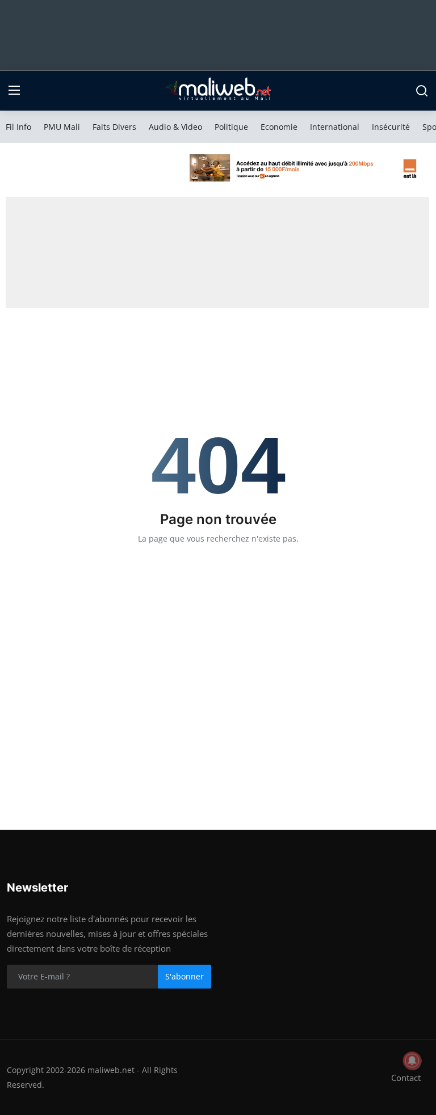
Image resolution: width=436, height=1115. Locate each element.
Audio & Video (175, 126)
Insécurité (391, 126)
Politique (231, 126)
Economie (279, 126)
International (334, 126)
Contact (406, 1077)
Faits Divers (114, 126)
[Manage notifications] (412, 1060)
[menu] (14, 90)
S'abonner (184, 976)
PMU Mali (62, 126)
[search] (422, 90)
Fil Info (18, 126)
